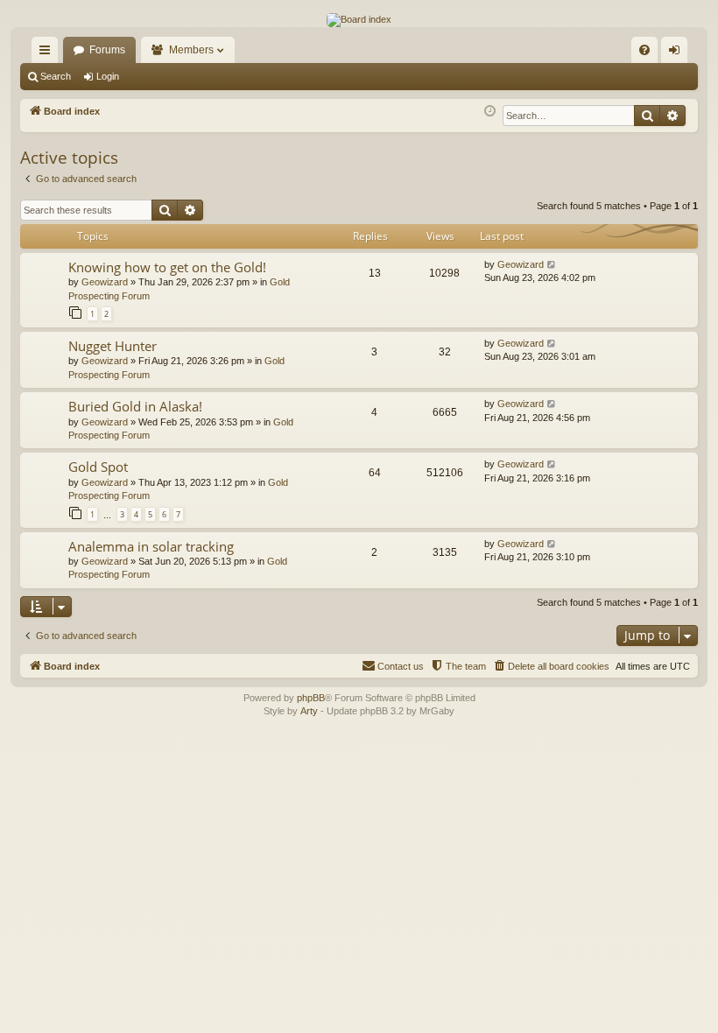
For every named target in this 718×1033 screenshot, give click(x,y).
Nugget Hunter (112, 346)
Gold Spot (98, 466)
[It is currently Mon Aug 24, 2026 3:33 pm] (490, 112)
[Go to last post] (552, 264)
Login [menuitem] (677, 53)
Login (107, 76)
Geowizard (104, 282)
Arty (309, 711)
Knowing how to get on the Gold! (167, 267)
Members (191, 50)
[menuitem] (644, 50)
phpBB (311, 697)
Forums (107, 50)
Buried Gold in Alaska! (135, 406)
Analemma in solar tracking (151, 546)
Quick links (48, 53)
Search (55, 76)
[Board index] (359, 20)
